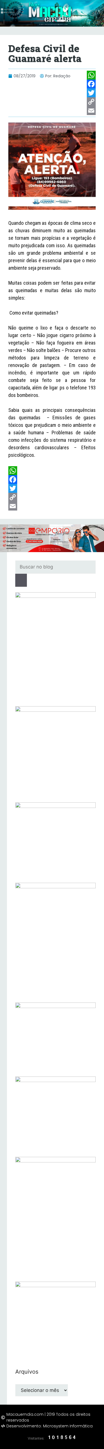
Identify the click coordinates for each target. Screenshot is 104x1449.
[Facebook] (91, 84)
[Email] (91, 110)
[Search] (21, 580)
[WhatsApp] (91, 75)
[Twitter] (91, 92)
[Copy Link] (91, 101)
